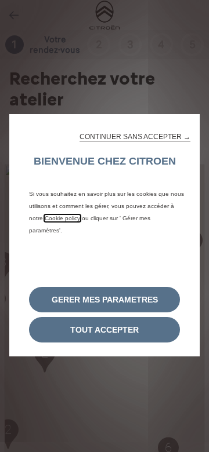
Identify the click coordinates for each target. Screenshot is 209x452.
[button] (135, 137)
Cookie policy (62, 218)
